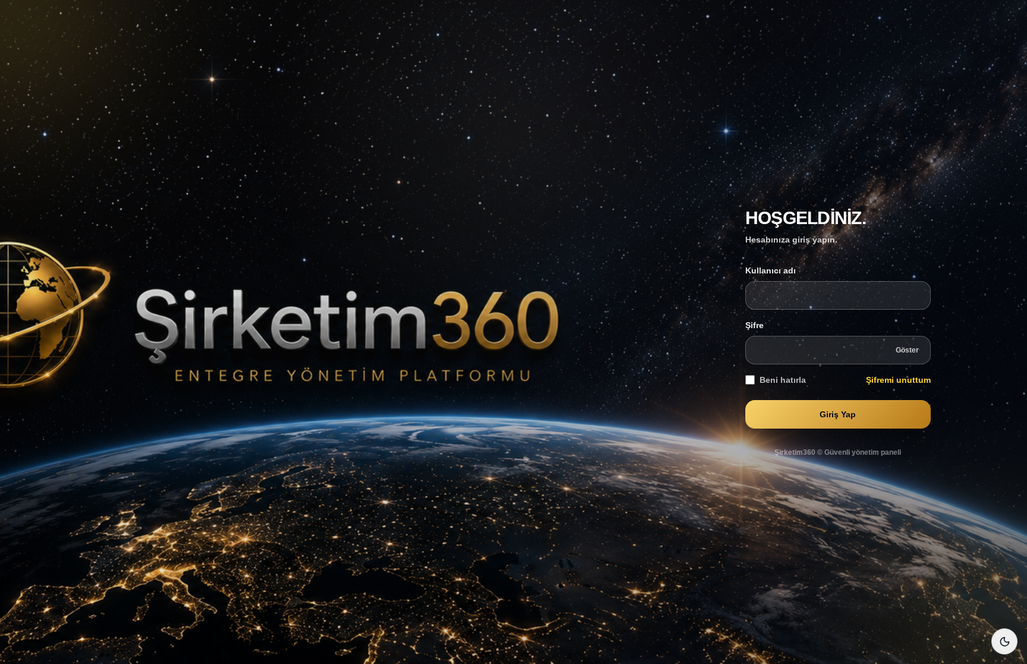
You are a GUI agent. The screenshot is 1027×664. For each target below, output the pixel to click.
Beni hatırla (783, 380)
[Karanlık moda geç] (1004, 641)
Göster (907, 350)
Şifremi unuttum (898, 380)
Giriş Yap (838, 414)
